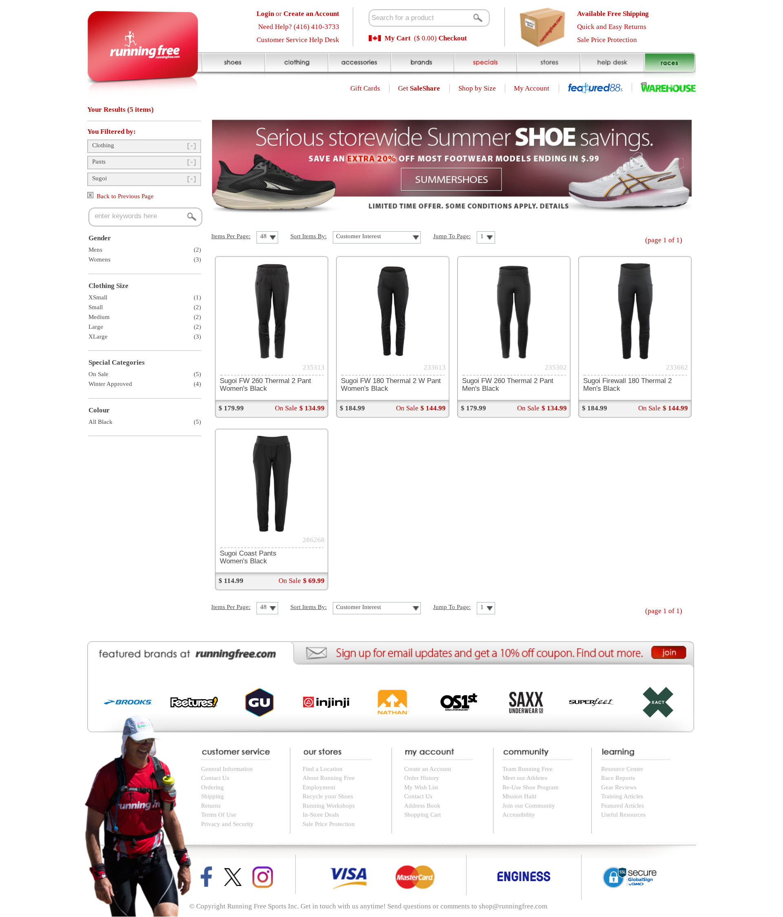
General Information (227, 769)
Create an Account (427, 769)
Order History (421, 778)
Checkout (452, 38)
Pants (99, 161)
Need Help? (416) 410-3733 (298, 27)
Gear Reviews (619, 787)
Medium (99, 317)
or (298, 14)
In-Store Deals (321, 814)
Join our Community (528, 805)
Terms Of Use (218, 814)
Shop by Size (477, 88)
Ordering (212, 787)
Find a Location (323, 769)
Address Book (422, 805)
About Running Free (329, 778)
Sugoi (99, 178)
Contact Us (215, 778)
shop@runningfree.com (513, 906)
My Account (531, 88)
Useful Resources (623, 814)
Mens (95, 249)
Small (95, 307)
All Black (100, 422)
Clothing (103, 145)
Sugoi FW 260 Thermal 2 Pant (265, 384)
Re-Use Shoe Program (530, 787)
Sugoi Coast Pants (248, 557)
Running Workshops (329, 805)
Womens (99, 259)
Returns (211, 805)
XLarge (98, 336)
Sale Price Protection (607, 40)
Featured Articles (622, 805)
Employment (319, 787)
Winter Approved (110, 384)
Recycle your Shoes (328, 796)
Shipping (212, 796)
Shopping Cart (422, 814)
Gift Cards (365, 88)
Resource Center (622, 769)
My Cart (398, 38)
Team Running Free (527, 769)
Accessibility (518, 814)
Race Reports (618, 778)
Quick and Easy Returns (611, 27)
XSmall (97, 297)
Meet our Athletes (524, 778)
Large (95, 326)
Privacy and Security (227, 824)
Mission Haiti (519, 796)
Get (419, 88)
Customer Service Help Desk (298, 40)
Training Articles (622, 796)
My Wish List (421, 787)
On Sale (98, 374)
